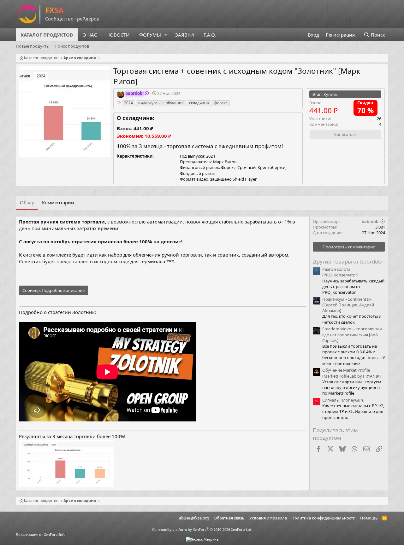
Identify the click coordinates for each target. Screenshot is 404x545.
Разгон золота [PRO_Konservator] (340, 272)
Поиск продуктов (72, 46)
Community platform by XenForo (202, 529)
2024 (128, 103)
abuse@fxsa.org (194, 518)
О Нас (89, 35)
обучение (175, 103)
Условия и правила (268, 518)
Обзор (27, 202)
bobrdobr (371, 221)
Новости (118, 35)
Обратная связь (229, 518)
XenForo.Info (55, 534)
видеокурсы (149, 103)
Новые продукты (33, 46)
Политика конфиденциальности (323, 518)
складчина (199, 103)
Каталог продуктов (47, 35)
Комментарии (58, 202)
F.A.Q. (210, 35)
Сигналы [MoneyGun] (343, 400)
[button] (166, 34)
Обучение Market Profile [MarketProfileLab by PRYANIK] (351, 373)
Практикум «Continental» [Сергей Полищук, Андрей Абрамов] (348, 304)
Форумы (150, 35)
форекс (221, 103)
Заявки (184, 35)
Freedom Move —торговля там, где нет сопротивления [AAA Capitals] (352, 334)
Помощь (369, 518)
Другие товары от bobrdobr (348, 261)
